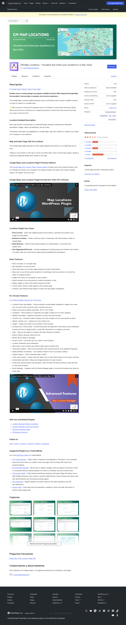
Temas (32, 597)
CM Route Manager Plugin (21, 429)
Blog (11, 444)
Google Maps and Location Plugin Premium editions (30, 167)
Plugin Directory (12, 9)
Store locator (112, 119)
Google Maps (103, 115)
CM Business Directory (20, 432)
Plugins (32, 600)
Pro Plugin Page (15, 89)
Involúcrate (78, 594)
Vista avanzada (89, 125)
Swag (77, 603)
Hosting (9, 600)
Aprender (55, 594)
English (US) (112, 108)
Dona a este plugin (90, 190)
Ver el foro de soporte (92, 174)
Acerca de (10, 594)
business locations (111, 112)
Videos (24, 89)
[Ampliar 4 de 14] (29, 519)
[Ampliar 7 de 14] (29, 536)
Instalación (36, 76)
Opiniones (24, 76)
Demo (30, 89)
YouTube (30, 444)
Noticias (9, 597)
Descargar (111, 66)
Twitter (16, 444)
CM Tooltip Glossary (19, 459)
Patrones (33, 603)
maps (114, 115)
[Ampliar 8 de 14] (53, 536)
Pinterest (38, 444)
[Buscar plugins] (27, 21)
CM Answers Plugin (18, 473)
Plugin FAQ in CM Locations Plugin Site (23, 558)
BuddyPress (102, 603)
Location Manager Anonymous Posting (25, 427)
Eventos (77, 597)
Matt (100, 597)
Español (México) (30, 613)
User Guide (37, 89)
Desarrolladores (57, 600)
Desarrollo (47, 76)
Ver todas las (112, 158)
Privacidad (10, 603)
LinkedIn (23, 444)
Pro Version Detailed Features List (21, 300)
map (110, 115)
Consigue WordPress (115, 3)
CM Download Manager (20, 468)
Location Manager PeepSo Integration (25, 424)
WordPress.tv (57, 603)
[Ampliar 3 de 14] (76, 503)
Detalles (14, 76)
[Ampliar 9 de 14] (76, 536)
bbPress (101, 600)
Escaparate (33, 594)
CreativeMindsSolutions (31, 68)
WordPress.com (103, 594)
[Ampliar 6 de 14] (76, 519)
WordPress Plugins (22, 455)
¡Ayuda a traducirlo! (81, 14)
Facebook (45, 444)
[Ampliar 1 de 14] (29, 503)
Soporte (113, 76)
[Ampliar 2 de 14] (53, 503)
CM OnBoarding (17, 482)
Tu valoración (89, 158)
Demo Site (37, 300)
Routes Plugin (16, 487)
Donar (78, 600)
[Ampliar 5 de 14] (53, 519)
